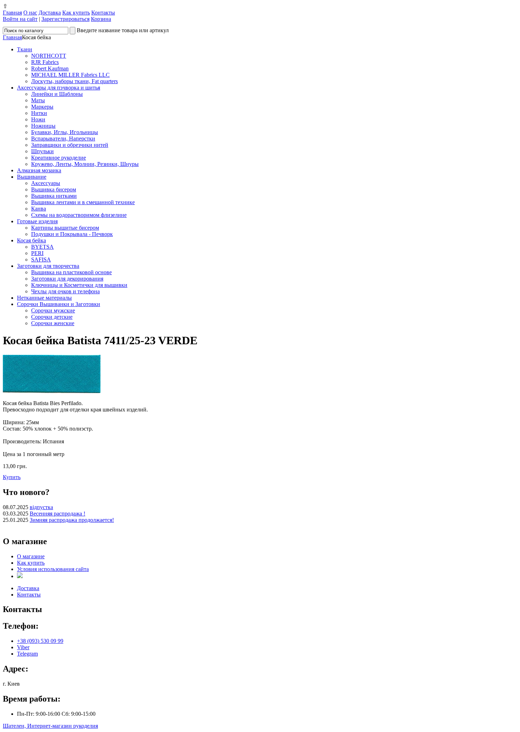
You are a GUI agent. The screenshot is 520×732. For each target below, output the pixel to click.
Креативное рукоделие (58, 158)
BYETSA (42, 247)
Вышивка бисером (53, 189)
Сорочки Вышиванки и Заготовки (58, 304)
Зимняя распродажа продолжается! (72, 520)
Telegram (27, 654)
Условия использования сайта (53, 569)
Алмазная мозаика (39, 170)
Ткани (24, 49)
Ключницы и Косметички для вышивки (79, 285)
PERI (37, 253)
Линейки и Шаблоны (57, 94)
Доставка (50, 13)
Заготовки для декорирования (67, 279)
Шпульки (42, 151)
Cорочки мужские (53, 310)
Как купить (76, 13)
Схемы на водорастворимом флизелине (79, 215)
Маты (38, 100)
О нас (30, 13)
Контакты (103, 13)
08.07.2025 (15, 507)
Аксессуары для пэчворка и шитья (58, 88)
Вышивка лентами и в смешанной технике (83, 202)
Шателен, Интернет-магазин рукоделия (50, 726)
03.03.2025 (15, 514)
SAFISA (41, 260)
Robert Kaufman (50, 68)
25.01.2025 (15, 520)
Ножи (38, 119)
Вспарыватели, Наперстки (63, 139)
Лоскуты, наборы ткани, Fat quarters (74, 81)
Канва (38, 209)
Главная (12, 13)
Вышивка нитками (54, 196)
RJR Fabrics (45, 62)
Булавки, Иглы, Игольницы (64, 132)
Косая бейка (31, 240)
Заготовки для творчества (48, 266)
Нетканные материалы (44, 298)
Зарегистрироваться (65, 19)
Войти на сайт (20, 19)
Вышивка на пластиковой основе (71, 272)
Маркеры (42, 107)
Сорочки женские (52, 323)
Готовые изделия (37, 221)
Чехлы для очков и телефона (65, 291)
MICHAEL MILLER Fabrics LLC (70, 75)
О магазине (31, 556)
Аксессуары (45, 183)
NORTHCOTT (48, 56)
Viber (23, 647)
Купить (12, 477)
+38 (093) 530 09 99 (40, 641)
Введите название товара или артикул (123, 30)
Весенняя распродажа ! (57, 514)
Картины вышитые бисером (65, 228)
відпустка (41, 507)
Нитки (39, 113)
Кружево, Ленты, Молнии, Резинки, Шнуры (85, 164)
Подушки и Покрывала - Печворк (72, 234)
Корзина (101, 19)
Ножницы (43, 126)
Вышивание (31, 177)
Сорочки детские (52, 317)
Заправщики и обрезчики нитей (69, 145)
